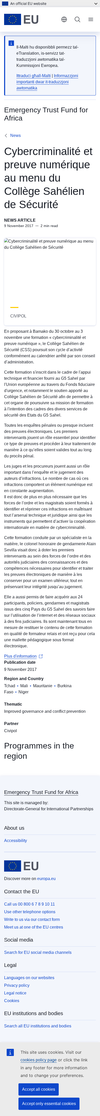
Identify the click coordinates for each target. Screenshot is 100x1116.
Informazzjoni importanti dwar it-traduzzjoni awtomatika (47, 82)
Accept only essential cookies (49, 1103)
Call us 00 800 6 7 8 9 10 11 (29, 904)
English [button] (64, 19)
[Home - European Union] (30, 19)
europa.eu (46, 878)
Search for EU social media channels (38, 952)
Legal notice (15, 993)
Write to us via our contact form (32, 919)
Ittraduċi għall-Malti (33, 76)
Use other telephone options (29, 912)
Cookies (11, 1001)
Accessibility (15, 840)
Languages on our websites (29, 978)
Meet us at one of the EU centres (33, 927)
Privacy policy (16, 985)
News (15, 135)
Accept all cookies (38, 1089)
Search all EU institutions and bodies (37, 1026)
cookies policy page (39, 1060)
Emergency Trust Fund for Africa (41, 792)
